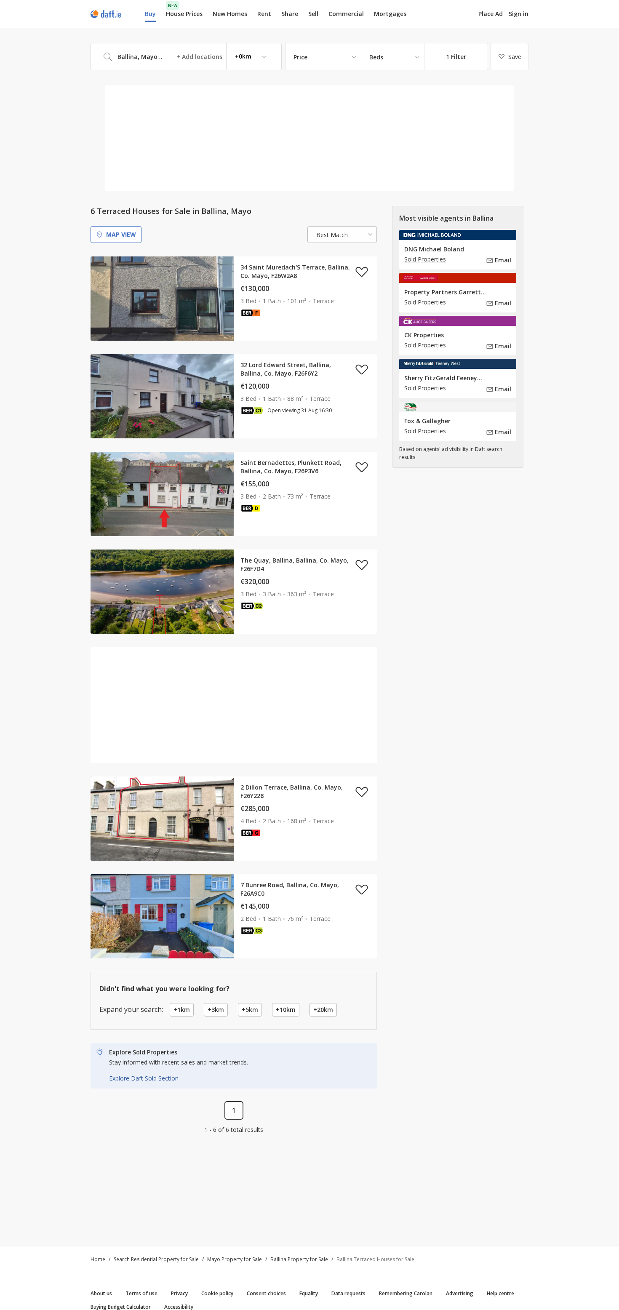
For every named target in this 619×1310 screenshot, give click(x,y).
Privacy (179, 1293)
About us (101, 1293)
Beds (376, 57)
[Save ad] (361, 271)
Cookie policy (217, 1293)
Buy (150, 14)
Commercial (346, 14)
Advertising (459, 1293)
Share (289, 14)
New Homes (230, 14)
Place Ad (490, 14)
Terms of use (141, 1293)
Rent (264, 14)
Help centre (500, 1293)
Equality (308, 1293)
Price (300, 57)
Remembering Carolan (405, 1293)
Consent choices (266, 1293)
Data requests (348, 1293)
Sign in (518, 14)
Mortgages (390, 14)
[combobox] (186, 56)
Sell (313, 14)
